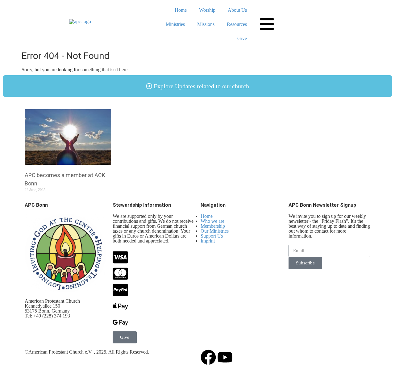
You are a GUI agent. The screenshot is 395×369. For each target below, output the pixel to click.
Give (242, 38)
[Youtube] (225, 357)
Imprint (208, 240)
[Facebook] (208, 357)
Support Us (212, 235)
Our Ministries (215, 231)
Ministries (175, 24)
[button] (197, 86)
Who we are (212, 221)
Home (181, 10)
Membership (213, 226)
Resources (237, 24)
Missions (205, 24)
